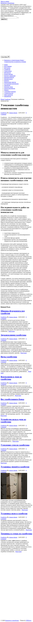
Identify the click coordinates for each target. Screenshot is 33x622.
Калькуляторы (8, 74)
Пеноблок (7, 85)
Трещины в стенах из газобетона (16, 533)
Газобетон (7, 69)
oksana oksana (13, 113)
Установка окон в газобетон (14, 513)
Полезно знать (8, 87)
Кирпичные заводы (10, 82)
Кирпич (6, 80)
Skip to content (5, 1)
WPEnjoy (28, 620)
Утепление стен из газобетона (15, 445)
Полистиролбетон (9, 88)
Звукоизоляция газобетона (13, 335)
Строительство (8, 93)
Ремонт (6, 90)
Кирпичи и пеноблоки (7, 3)
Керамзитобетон (9, 77)
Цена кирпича (8, 95)
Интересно (7, 72)
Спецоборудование (10, 91)
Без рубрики (8, 66)
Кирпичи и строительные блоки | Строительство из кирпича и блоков (15, 60)
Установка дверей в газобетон (15, 467)
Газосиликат (8, 71)
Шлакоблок (7, 96)
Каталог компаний (9, 76)
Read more (12, 331)
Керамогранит (8, 79)
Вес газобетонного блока (12, 399)
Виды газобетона (9, 357)
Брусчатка (7, 68)
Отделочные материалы (11, 83)
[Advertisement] (16, 37)
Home (6, 64)
